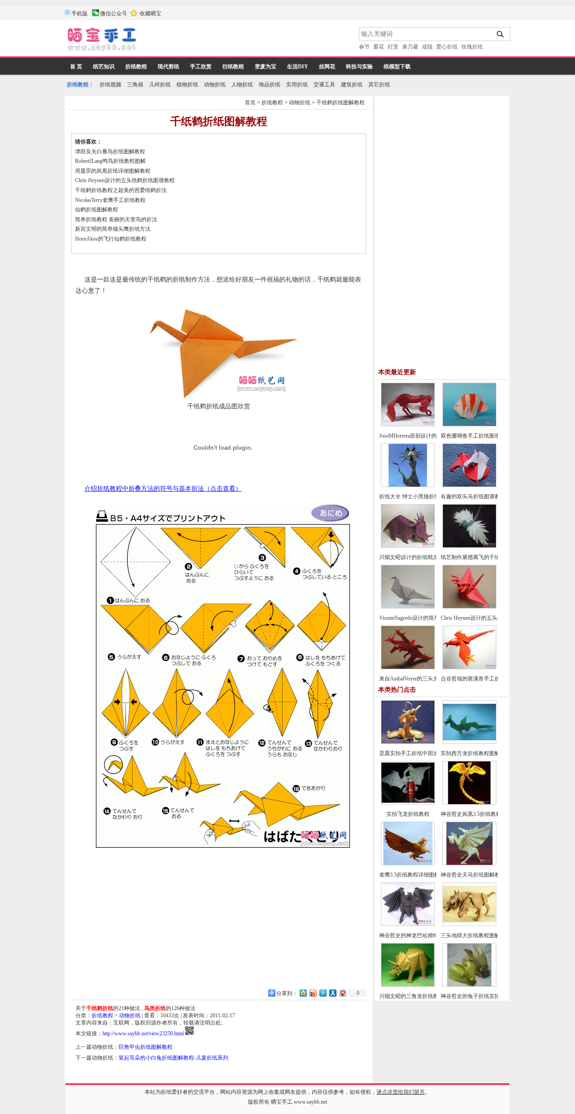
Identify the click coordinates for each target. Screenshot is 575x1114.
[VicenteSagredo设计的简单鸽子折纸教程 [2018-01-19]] (408, 607)
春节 (364, 47)
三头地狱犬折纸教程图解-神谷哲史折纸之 (490, 935)
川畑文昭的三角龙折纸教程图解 (417, 996)
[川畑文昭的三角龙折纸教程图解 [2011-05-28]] (408, 985)
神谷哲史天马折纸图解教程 (473, 875)
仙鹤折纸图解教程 (96, 209)
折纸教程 (136, 66)
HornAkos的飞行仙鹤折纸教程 (110, 239)
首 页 (76, 66)
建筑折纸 (352, 84)
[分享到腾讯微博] (322, 992)
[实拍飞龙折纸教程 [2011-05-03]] (408, 803)
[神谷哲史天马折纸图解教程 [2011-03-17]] (469, 863)
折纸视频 (110, 84)
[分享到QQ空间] (303, 992)
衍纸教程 (233, 66)
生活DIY (297, 66)
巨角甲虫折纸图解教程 (145, 1047)
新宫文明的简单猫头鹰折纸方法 (112, 229)
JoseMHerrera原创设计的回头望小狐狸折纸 (429, 436)
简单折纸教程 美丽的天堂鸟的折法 (116, 219)
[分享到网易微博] (342, 992)
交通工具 (324, 84)
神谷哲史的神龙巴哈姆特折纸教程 (419, 935)
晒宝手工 (281, 1102)
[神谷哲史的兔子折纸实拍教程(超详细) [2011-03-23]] (469, 985)
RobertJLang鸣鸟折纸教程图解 (110, 161)
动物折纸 (215, 84)
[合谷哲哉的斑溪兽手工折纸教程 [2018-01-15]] (469, 667)
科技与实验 (359, 66)
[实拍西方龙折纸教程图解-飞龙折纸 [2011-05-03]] (469, 742)
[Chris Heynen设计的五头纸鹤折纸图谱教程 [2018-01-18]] (469, 607)
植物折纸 (187, 84)
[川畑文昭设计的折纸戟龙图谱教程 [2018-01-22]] (408, 546)
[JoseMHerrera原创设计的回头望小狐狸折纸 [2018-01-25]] (408, 424)
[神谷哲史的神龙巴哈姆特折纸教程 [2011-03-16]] (408, 924)
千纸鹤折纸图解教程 (340, 102)
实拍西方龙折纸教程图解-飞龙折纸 (482, 753)
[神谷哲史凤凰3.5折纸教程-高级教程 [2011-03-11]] (469, 803)
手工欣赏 (201, 66)
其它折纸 (379, 84)
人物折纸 (242, 84)
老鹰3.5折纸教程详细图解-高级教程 (421, 875)
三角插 (135, 84)
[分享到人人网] (332, 992)
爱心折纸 (447, 47)
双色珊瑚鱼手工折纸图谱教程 (476, 436)
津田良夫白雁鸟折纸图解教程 (110, 151)
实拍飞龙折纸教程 (407, 814)
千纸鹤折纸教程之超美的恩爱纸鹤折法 (121, 190)
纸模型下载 (397, 66)
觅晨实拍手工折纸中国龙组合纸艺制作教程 (430, 753)
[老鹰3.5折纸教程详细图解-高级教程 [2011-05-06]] (408, 863)
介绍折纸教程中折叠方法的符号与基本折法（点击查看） (163, 488)
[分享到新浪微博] (313, 992)
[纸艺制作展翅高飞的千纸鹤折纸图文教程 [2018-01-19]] (469, 546)
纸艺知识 (104, 66)
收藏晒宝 (150, 13)
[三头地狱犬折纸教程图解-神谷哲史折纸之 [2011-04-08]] (469, 924)
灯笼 (393, 47)
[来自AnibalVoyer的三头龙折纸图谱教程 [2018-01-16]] (408, 667)
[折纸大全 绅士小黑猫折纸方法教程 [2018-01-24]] (408, 485)
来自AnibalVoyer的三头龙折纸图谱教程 (425, 679)
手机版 (79, 13)
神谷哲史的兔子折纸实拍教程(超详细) (486, 996)
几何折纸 (160, 84)
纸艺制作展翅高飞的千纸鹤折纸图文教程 (489, 557)
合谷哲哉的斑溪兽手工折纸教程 (478, 679)
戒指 (427, 47)
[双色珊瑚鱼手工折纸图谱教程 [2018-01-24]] (469, 424)
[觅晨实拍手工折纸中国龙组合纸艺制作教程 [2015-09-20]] (408, 742)
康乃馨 (410, 47)
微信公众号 (113, 13)
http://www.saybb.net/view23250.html (143, 1033)
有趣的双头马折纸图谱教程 (473, 496)
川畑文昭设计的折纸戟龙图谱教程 (419, 557)
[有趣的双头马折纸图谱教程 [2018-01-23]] (469, 485)
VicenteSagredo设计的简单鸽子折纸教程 (425, 618)
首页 (250, 102)
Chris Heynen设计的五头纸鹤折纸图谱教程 (125, 180)
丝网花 (327, 66)
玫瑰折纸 (472, 47)
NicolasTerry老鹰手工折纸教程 (110, 200)
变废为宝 (265, 66)
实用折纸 (297, 84)
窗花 (378, 47)
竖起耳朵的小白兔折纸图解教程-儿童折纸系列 (173, 1058)
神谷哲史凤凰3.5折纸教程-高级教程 (483, 814)
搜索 (501, 34)
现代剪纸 (168, 66)
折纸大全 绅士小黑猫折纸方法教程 (420, 496)
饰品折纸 (269, 84)
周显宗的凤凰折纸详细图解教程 (112, 171)
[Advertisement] (248, 40)
